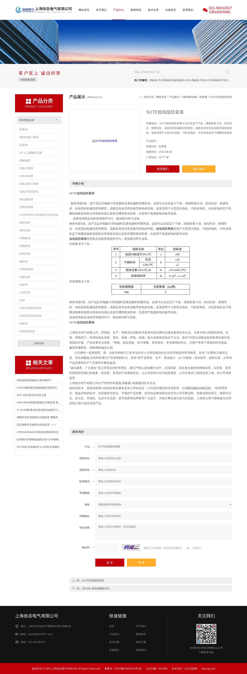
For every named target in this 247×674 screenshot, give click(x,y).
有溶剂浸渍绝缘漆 (30, 315)
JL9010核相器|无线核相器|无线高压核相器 (39, 387)
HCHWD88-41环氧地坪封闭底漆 (39, 214)
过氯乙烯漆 (26, 168)
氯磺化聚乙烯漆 (29, 137)
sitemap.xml (208, 668)
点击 (56, 120)
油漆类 (24, 284)
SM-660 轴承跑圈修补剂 (96, 588)
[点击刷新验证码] (131, 547)
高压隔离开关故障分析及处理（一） (37, 424)
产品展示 (174, 97)
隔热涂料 (25, 222)
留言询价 (199, 168)
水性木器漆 (26, 175)
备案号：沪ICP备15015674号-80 (123, 668)
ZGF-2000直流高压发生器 (31, 395)
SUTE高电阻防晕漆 (93, 580)
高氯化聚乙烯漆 (29, 183)
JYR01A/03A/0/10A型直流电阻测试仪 (38, 432)
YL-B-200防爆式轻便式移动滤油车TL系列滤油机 (39, 409)
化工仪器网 (190, 668)
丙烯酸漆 (25, 238)
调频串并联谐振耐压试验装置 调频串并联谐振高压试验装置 (39, 417)
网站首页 (83, 9)
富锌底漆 (25, 230)
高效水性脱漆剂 (29, 191)
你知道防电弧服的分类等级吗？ (34, 380)
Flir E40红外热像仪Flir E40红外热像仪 (38, 446)
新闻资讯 (136, 9)
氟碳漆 (24, 261)
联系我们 (188, 9)
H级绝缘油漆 (27, 79)
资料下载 (141, 642)
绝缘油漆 (25, 276)
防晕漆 (24, 129)
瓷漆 (22, 300)
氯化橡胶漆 (26, 199)
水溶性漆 (25, 292)
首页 (111, 626)
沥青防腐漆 (26, 207)
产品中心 (118, 9)
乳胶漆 (24, 144)
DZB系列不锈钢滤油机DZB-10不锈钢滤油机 (39, 439)
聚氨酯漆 (25, 245)
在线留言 (170, 9)
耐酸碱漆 (25, 160)
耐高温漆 (25, 253)
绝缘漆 (24, 323)
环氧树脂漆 (26, 269)
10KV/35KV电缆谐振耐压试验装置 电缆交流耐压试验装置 (39, 402)
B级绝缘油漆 (27, 331)
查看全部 (39, 343)
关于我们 (101, 9)
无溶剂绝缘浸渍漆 (30, 307)
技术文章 (153, 9)
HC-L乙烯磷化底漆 (31, 152)
